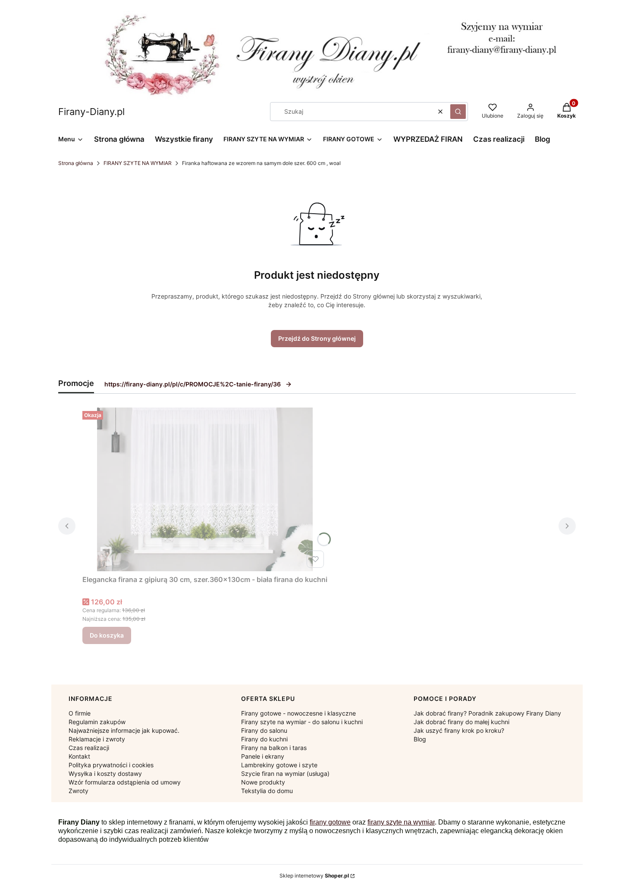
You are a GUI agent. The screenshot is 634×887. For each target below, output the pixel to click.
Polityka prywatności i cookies (111, 765)
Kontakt (79, 756)
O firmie (80, 713)
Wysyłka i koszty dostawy (105, 773)
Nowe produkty (263, 782)
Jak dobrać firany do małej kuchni (461, 721)
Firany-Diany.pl (91, 111)
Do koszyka (107, 635)
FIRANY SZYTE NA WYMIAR (138, 163)
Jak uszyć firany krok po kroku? (459, 730)
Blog (420, 739)
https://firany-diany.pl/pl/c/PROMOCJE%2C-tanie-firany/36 (192, 384)
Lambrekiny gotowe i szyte (279, 765)
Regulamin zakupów (97, 721)
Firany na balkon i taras (274, 747)
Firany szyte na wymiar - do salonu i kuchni (302, 721)
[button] (458, 111)
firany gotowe (330, 822)
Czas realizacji (89, 747)
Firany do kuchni (264, 739)
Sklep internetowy (314, 875)
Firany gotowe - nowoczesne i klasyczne (298, 713)
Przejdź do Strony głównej (317, 338)
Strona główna (75, 163)
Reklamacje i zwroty (97, 739)
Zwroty (78, 790)
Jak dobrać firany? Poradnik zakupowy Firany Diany (487, 713)
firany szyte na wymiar (401, 822)
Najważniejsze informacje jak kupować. (124, 730)
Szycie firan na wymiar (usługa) (285, 773)
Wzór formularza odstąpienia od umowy (125, 782)
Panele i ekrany (262, 756)
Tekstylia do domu (267, 790)
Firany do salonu (264, 730)
